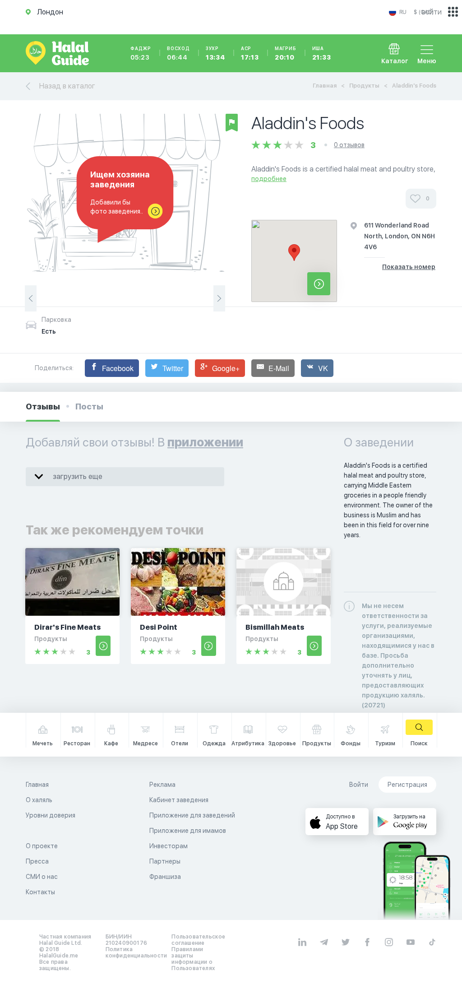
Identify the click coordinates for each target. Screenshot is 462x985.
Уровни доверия (50, 815)
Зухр (215, 53)
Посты (89, 406)
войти (432, 12)
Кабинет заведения (178, 800)
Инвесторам (168, 846)
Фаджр (140, 53)
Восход (178, 53)
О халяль (39, 800)
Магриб (285, 53)
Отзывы (43, 406)
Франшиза (165, 876)
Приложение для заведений (192, 815)
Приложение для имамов (187, 830)
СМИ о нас (42, 876)
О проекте (42, 846)
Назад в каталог (67, 86)
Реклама (162, 784)
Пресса (37, 861)
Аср (250, 53)
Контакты (40, 892)
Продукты (364, 85)
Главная (325, 85)
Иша (321, 53)
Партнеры (164, 861)
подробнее (268, 178)
